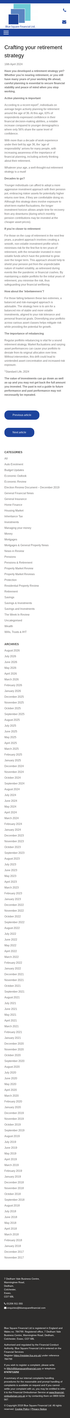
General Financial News (19, 493)
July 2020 (10, 1072)
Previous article (22, 415)
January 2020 (12, 1107)
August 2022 (12, 928)
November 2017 (14, 1257)
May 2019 (10, 1153)
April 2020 (10, 1089)
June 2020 (10, 1078)
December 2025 (14, 696)
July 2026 (10, 656)
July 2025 (10, 725)
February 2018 (13, 1240)
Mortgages (10, 539)
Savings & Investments (18, 603)
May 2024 (10, 806)
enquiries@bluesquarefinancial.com (26, 1307)
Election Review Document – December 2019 (31, 487)
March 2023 (11, 887)
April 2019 (10, 1159)
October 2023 (12, 847)
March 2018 (11, 1234)
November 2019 (14, 1118)
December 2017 (14, 1251)
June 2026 (10, 662)
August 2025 (12, 719)
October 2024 (12, 777)
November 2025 (14, 702)
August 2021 (12, 997)
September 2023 (14, 852)
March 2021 (11, 1026)
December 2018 (14, 1182)
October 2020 (12, 1055)
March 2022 (11, 956)
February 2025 (13, 754)
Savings (9, 597)
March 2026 (11, 679)
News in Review (14, 551)
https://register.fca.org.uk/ (27, 1355)
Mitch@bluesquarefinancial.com (24, 1368)
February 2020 (13, 1101)
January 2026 (12, 691)
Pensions (10, 556)
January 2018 (12, 1246)
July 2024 (10, 795)
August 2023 (12, 858)
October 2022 (12, 916)
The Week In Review (17, 614)
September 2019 (14, 1130)
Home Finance (13, 504)
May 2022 (10, 945)
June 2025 (10, 731)
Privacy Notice (39, 1409)
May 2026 (10, 667)
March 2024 (11, 818)
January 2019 (12, 1176)
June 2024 (10, 800)
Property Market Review (18, 568)
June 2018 (10, 1217)
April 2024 (10, 812)
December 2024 (14, 766)
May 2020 (10, 1084)
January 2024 (12, 829)
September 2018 (14, 1199)
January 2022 (12, 968)
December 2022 (14, 904)
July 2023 (10, 864)
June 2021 (10, 1009)
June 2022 (10, 939)
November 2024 (14, 771)
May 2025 (10, 737)
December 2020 (14, 1043)
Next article (19, 432)
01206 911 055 (15, 1303)
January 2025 (12, 760)
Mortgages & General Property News (26, 545)
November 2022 (14, 910)
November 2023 (14, 841)
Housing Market (13, 510)
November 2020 (14, 1049)
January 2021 (12, 1037)
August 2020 (12, 1066)
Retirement (11, 591)
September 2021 (14, 991)
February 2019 (13, 1170)
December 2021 (14, 974)
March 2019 (11, 1165)
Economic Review (15, 481)
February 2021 (13, 1032)
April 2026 (10, 673)
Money (8, 533)
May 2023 (10, 876)
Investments (11, 522)
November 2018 (14, 1188)
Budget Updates (14, 470)
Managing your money (17, 527)
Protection (10, 579)
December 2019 (14, 1113)
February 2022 (13, 962)
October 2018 (12, 1194)
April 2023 (10, 881)
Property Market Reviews (19, 574)
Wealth (8, 626)
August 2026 (12, 650)
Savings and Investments (19, 608)
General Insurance (15, 499)
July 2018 (10, 1211)
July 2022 (10, 933)
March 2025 (11, 748)
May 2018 (10, 1222)
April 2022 (10, 951)
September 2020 (14, 1061)
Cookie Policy (22, 1409)
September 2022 (14, 922)
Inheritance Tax (13, 516)
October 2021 (12, 985)
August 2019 (12, 1136)
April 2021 (10, 1020)
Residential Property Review (21, 585)
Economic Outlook (15, 475)
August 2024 (12, 789)
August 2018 (12, 1205)
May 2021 (10, 1014)
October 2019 (12, 1124)
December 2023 (14, 835)
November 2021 (14, 980)
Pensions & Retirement (18, 562)
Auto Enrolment (13, 464)
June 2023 (10, 870)
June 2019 (10, 1147)
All (6, 458)
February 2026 (13, 685)
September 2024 (14, 783)
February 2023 (13, 893)
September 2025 (14, 714)
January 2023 (12, 899)
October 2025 (12, 708)
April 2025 (10, 743)
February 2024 (13, 824)
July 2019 (10, 1141)
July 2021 (10, 1003)
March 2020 (11, 1095)
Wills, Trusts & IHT (15, 632)
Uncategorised (13, 620)
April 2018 (10, 1228)
